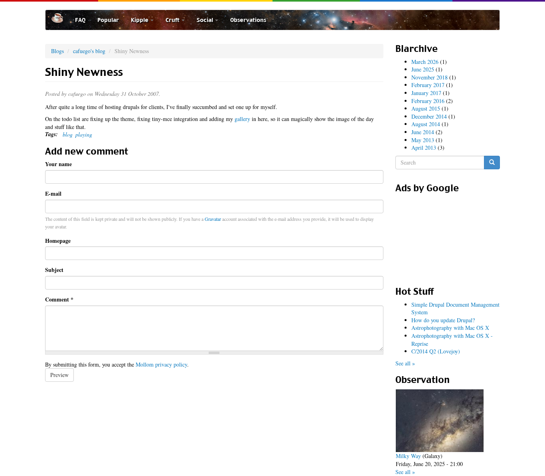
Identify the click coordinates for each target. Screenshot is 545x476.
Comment (59, 299)
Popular (108, 20)
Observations (248, 20)
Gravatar (213, 219)
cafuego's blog (89, 51)
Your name (58, 164)
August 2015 (425, 108)
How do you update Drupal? (443, 320)
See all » (405, 363)
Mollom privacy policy (161, 364)
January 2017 (426, 93)
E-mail (53, 194)
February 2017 (427, 85)
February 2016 (427, 101)
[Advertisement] (448, 237)
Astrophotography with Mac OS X (450, 327)
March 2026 (424, 61)
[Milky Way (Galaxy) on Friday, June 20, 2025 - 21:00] (440, 420)
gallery (242, 119)
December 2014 (429, 116)
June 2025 (422, 69)
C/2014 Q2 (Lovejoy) (435, 351)
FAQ (80, 20)
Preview (59, 375)
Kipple (140, 20)
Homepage (58, 241)
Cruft (173, 20)
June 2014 (422, 132)
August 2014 (425, 124)
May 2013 (422, 140)
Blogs (57, 51)
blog (68, 134)
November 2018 (429, 77)
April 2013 (423, 147)
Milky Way (408, 456)
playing (83, 134)
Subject (54, 270)
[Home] (60, 18)
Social (205, 20)
